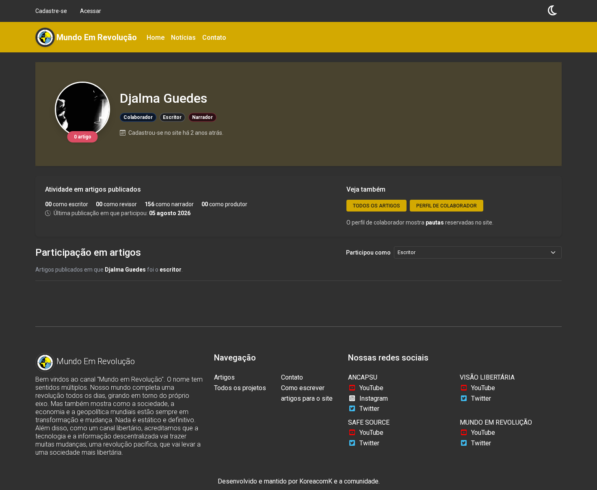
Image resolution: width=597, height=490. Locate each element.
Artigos (224, 377)
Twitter (369, 408)
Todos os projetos (240, 388)
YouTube (371, 388)
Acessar (90, 11)
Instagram (373, 398)
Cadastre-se (51, 11)
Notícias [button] (183, 37)
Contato (292, 377)
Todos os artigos (376, 206)
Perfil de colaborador (446, 206)
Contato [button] (214, 37)
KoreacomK (315, 481)
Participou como (368, 252)
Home (155, 37)
